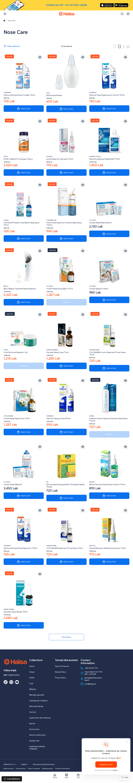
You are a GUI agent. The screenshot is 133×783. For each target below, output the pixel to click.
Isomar (49, 156)
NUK (47, 93)
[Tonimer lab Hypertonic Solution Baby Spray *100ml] (66, 199)
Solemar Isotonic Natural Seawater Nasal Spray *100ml (108, 419)
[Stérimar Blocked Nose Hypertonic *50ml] (24, 524)
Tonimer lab (51, 220)
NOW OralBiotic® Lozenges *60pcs (18, 159)
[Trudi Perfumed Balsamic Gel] (24, 329)
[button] (128, 13)
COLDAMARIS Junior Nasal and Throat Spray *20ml (107, 353)
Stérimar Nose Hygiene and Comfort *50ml (107, 95)
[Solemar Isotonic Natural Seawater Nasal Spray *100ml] (109, 395)
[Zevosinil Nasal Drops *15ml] (66, 329)
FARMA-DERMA (9, 609)
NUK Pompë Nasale (54, 95)
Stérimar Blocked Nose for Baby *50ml (19, 95)
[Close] (128, 5)
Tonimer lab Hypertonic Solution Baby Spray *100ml (64, 223)
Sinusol (92, 546)
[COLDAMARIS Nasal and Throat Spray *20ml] (66, 524)
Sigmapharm (94, 350)
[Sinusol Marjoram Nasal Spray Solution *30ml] (109, 524)
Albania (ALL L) (9, 764)
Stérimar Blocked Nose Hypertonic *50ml (20, 548)
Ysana (6, 220)
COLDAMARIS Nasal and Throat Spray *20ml (64, 548)
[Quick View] (39, 57)
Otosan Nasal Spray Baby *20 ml (59, 288)
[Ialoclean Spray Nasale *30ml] (24, 588)
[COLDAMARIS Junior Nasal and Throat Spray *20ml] (109, 329)
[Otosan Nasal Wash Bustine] (109, 199)
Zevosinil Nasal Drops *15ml (57, 352)
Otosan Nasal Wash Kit (13, 484)
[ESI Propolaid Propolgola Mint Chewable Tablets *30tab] (66, 461)
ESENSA (92, 482)
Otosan (92, 220)
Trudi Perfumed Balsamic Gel (16, 352)
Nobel (91, 416)
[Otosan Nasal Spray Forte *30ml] (24, 395)
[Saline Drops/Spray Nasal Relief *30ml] (109, 135)
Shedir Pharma (52, 350)
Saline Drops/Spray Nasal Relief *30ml (104, 159)
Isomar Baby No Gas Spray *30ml (59, 159)
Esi (47, 482)
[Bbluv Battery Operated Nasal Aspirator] (24, 265)
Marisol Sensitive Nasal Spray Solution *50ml (107, 484)
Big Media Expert (48, 764)
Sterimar (7, 92)
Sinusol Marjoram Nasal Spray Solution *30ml (107, 548)
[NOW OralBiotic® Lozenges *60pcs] (24, 135)
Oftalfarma (8, 416)
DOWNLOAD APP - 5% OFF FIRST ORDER (66, 5)
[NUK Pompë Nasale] (66, 71)
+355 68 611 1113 (91, 668)
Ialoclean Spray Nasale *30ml (15, 612)
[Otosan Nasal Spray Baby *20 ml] (66, 265)
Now (6, 156)
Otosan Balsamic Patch (98, 288)
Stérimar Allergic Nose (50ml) (58, 418)
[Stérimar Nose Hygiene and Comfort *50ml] (109, 71)
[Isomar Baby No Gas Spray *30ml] (66, 135)
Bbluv (6, 286)
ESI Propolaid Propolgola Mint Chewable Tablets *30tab (65, 485)
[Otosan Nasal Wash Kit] (24, 461)
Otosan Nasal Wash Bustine (100, 222)
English (23, 764)
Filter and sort (13, 46)
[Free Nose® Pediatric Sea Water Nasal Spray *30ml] (24, 199)
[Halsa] (66, 13)
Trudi (6, 350)
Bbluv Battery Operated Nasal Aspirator (20, 288)
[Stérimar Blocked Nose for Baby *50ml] (24, 71)
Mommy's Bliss (95, 156)
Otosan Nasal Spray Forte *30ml (17, 418)
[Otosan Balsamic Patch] (109, 265)
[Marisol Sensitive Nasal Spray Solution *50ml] (109, 461)
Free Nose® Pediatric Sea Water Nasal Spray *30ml (21, 223)
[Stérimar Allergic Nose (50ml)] (66, 395)
